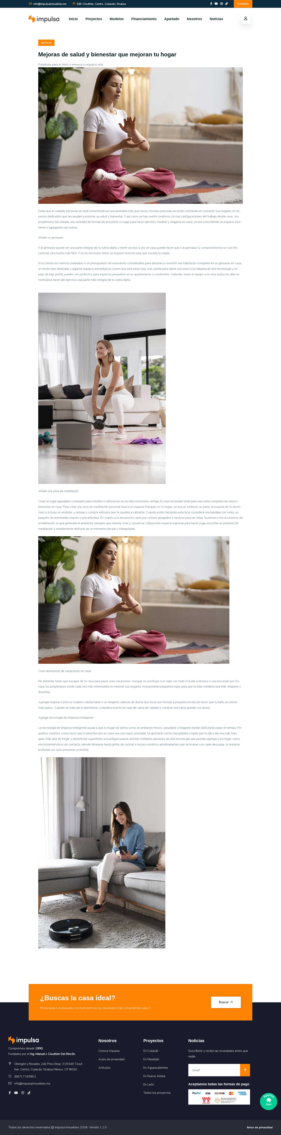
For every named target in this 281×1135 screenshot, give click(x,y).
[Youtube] (216, 4)
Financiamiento (144, 19)
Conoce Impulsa (108, 1051)
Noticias (216, 19)
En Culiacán (150, 1051)
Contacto (243, 4)
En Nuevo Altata (154, 1076)
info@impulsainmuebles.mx (49, 4)
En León (148, 1084)
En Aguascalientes (155, 1068)
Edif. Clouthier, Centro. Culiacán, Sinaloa (101, 4)
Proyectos (93, 19)
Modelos (117, 19)
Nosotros (194, 19)
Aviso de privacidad (111, 1059)
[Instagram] (221, 4)
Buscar (224, 1002)
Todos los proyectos (157, 1093)
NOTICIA (46, 43)
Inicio (73, 19)
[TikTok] (226, 4)
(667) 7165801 (25, 1076)
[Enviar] (245, 1070)
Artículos (104, 1068)
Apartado (171, 19)
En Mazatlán (151, 1059)
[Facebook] (211, 4)
